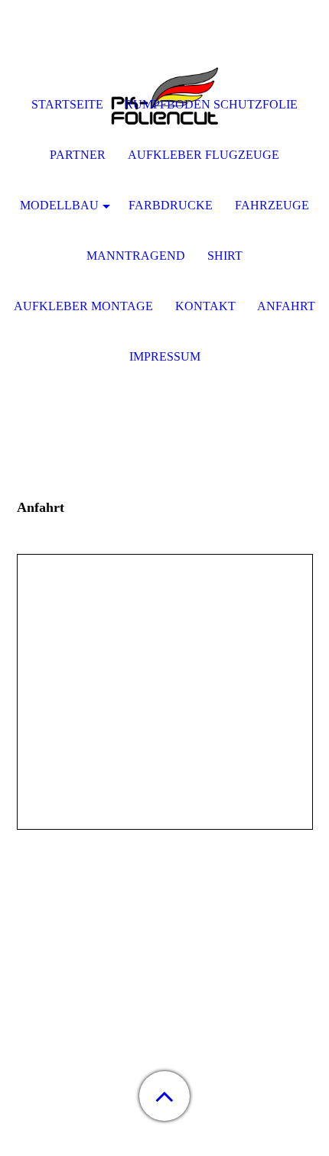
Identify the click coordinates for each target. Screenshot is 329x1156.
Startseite (67, 104)
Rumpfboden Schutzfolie (211, 104)
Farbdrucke (171, 205)
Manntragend (135, 255)
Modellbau (59, 205)
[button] (164, 1096)
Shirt (225, 255)
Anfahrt (286, 306)
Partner (78, 154)
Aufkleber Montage (83, 306)
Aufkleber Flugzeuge (203, 154)
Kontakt (205, 306)
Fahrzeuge (272, 205)
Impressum (164, 356)
